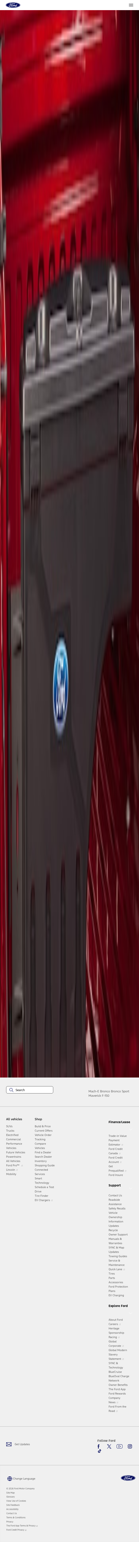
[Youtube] (120, 1446)
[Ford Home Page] (128, 1478)
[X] (109, 1446)
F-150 (105, 1096)
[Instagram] (130, 1446)
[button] (20, 1478)
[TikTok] (99, 1451)
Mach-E (94, 1091)
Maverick (95, 1096)
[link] (10, 1493)
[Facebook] (99, 1446)
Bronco (105, 1091)
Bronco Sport (120, 1091)
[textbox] (29, 1090)
